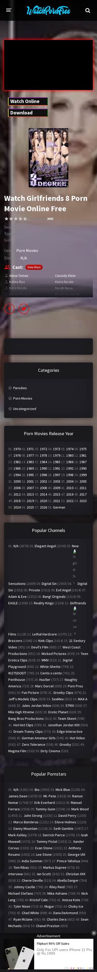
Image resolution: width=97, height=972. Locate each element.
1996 (43, 475)
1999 (83, 475)
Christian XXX (75, 874)
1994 (17, 475)
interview (15, 874)
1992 (69, 468)
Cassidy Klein (65, 275)
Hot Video (77, 738)
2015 (50, 219)
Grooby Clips (63, 692)
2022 (69, 500)
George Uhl (76, 854)
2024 (17, 507)
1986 (69, 462)
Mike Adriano (57, 893)
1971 (30, 449)
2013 (30, 494)
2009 (56, 487)
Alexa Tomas (18, 275)
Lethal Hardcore (44, 634)
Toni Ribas (21, 867)
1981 (83, 455)
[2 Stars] (11, 218)
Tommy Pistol (46, 841)
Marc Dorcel (44, 686)
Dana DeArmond (65, 913)
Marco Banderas (26, 822)
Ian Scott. (44, 874)
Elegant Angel (45, 546)
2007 (30, 487)
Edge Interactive (70, 731)
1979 (56, 455)
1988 (17, 468)
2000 (17, 481)
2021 (56, 500)
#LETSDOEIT (17, 673)
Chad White (30, 913)
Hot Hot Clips (23, 725)
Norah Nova (64, 288)
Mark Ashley (17, 835)
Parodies (20, 388)
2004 (69, 481)
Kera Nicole (18, 288)
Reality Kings (44, 603)
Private (34, 590)
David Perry (67, 815)
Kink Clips (45, 640)
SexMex (58, 699)
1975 (83, 449)
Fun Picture (30, 692)
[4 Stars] (20, 218)
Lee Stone (44, 854)
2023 (83, 500)
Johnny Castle (24, 887)
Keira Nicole (64, 281)
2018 (17, 500)
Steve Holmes (65, 822)
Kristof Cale (39, 900)
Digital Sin (49, 583)
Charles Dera (56, 919)
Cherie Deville (32, 880)
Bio (37, 789)
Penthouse (16, 679)
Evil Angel (63, 590)
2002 (43, 481)
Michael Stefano (20, 893)
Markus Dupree (54, 867)
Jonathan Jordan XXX (64, 725)
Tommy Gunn (45, 809)
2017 (83, 494)
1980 (69, 455)
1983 (30, 462)
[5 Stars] (25, 218)
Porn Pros (75, 686)
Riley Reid (57, 887)
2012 (17, 494)
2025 (30, 507)
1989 (30, 468)
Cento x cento (51, 673)
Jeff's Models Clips (23, 699)
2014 (43, 494)
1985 (56, 462)
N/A (23, 258)
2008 (43, 487)
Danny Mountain (25, 828)
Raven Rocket (20, 294)
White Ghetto (50, 666)
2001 (30, 481)
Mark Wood (80, 809)
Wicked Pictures (53, 653)
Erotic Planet (58, 712)
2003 (56, 481)
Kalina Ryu (17, 281)
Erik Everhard (44, 802)
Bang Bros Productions (26, 718)
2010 (69, 487)
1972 (43, 449)
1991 (56, 468)
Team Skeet (67, 718)
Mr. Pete (49, 796)
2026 (43, 507)
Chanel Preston (47, 925)
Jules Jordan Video (36, 705)
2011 (83, 487)
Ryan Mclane (23, 919)
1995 (30, 475)
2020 (43, 500)
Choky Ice (75, 906)
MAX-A (82, 699)
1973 (56, 449)
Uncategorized (24, 408)
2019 (30, 500)
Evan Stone (44, 848)
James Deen (17, 796)
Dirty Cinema (50, 751)
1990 (43, 468)
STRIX (69, 705)
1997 (56, 475)
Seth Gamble (63, 828)
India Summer (32, 861)
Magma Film (17, 751)
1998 (69, 475)
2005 (83, 481)
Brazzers (15, 640)
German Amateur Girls (39, 738)
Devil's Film (39, 647)
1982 (17, 462)
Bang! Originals (54, 596)
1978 (43, 455)
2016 (69, 494)
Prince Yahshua (68, 861)
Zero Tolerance (33, 744)
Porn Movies (27, 250)
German (59, 507)
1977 (30, 455)
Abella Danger (68, 880)
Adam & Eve (17, 596)
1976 (17, 455)
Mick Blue (63, 789)
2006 (17, 487)
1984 (43, 462)
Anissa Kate (71, 900)
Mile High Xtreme (21, 712)
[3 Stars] (15, 218)
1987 (83, 462)
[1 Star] (6, 218)
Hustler (44, 679)
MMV (45, 660)
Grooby (65, 744)
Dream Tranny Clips (28, 731)
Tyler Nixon (21, 906)
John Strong (33, 815)
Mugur (49, 906)
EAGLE (13, 603)
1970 (17, 449)
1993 (83, 468)
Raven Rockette (67, 294)
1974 (69, 449)
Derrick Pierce (54, 835)
